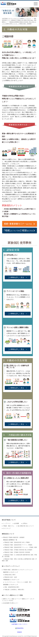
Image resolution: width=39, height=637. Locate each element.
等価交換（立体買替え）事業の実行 (14, 589)
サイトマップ (7, 528)
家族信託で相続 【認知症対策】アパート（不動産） (18, 545)
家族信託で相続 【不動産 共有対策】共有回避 (17, 552)
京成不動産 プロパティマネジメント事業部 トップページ (16, 18)
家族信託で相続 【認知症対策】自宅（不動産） (17, 542)
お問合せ (24, 523)
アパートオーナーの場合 (15, 291)
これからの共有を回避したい (16, 402)
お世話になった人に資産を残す (17, 478)
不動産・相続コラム (8, 526)
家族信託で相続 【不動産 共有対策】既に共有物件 (18, 550)
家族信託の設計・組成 (10, 577)
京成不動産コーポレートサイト (19, 624)
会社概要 (16, 523)
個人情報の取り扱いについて (26, 526)
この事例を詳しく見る (17, 277)
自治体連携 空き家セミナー (10, 603)
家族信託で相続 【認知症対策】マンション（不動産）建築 (20, 547)
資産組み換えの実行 (10, 574)
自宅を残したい (12, 255)
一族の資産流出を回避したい (16, 440)
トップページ (7, 523)
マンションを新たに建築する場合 (17, 327)
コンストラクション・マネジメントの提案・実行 (18, 582)
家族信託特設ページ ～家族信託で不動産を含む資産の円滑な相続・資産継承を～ (19, 20)
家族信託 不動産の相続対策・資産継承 (13, 537)
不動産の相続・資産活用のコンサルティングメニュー (18, 569)
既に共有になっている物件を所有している (17, 366)
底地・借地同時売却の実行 (11, 587)
